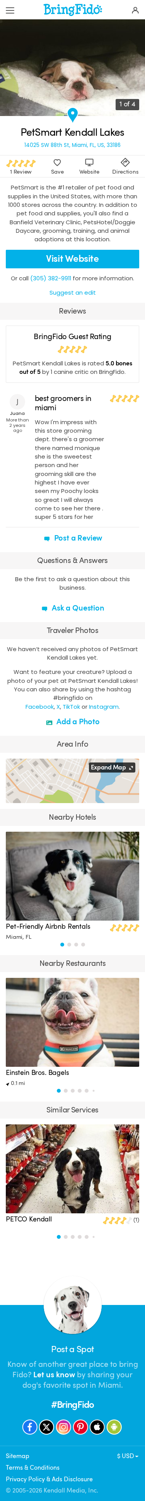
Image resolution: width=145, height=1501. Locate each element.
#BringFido (72, 1405)
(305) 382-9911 (50, 278)
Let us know (54, 1375)
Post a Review (77, 538)
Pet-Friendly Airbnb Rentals (48, 926)
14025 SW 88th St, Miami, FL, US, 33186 (72, 145)
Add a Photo (77, 722)
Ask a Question (77, 608)
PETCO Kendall (29, 1219)
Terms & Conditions (33, 1467)
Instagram (104, 707)
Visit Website (72, 258)
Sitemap (17, 1456)
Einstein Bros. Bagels (37, 1072)
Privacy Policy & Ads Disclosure (49, 1479)
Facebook (40, 707)
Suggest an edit (72, 292)
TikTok (71, 707)
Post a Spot (72, 1349)
